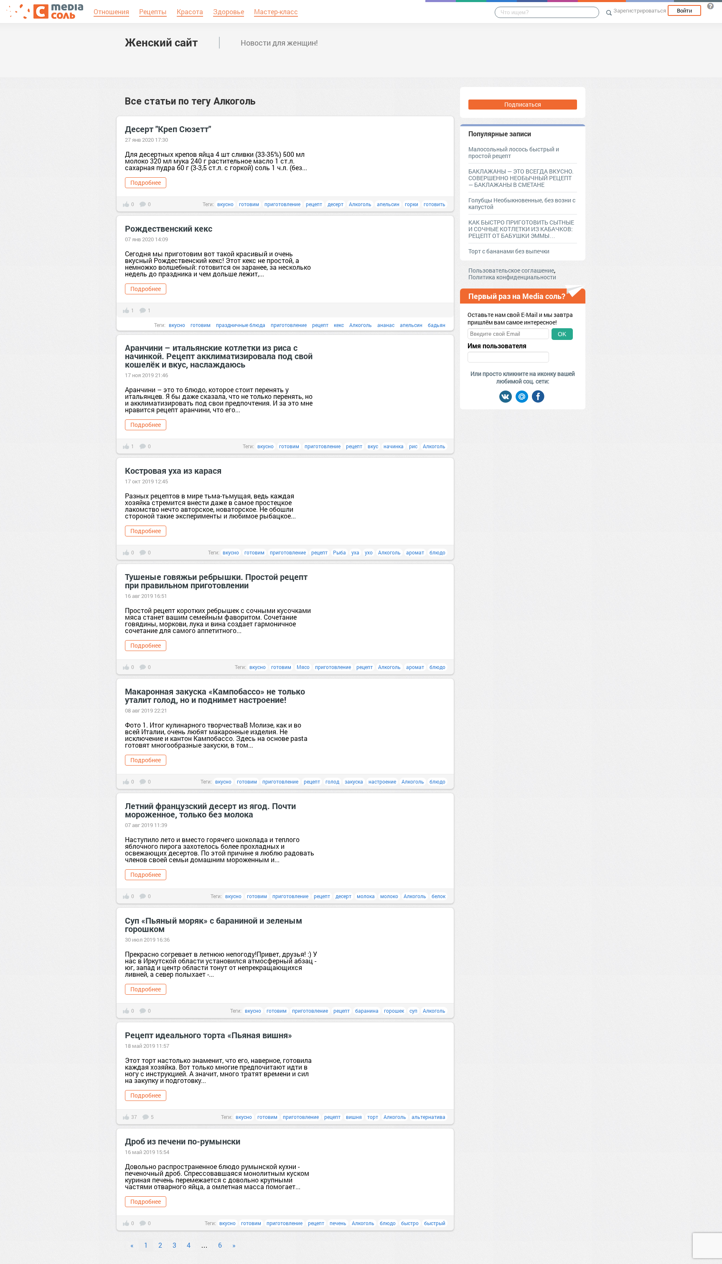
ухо (369, 552)
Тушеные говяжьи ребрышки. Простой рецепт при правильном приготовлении (216, 580)
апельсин (388, 204)
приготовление (282, 204)
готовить (434, 204)
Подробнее (145, 182)
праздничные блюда (240, 325)
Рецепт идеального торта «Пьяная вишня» (208, 1035)
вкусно (225, 204)
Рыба (339, 552)
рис (413, 446)
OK (562, 334)
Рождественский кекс (168, 228)
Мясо (303, 667)
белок (438, 896)
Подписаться (522, 104)
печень (338, 1223)
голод (332, 781)
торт (372, 1116)
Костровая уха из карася (173, 470)
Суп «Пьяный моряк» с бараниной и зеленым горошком (213, 924)
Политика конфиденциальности (512, 277)
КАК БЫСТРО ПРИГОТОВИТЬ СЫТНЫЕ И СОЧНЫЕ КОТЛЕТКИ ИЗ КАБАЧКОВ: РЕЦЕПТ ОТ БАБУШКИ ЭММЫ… (521, 229)
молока (366, 896)
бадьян (436, 325)
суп (413, 1010)
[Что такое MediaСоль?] (710, 6)
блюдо (437, 552)
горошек (394, 1010)
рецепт (314, 204)
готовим (249, 204)
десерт (335, 204)
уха (355, 552)
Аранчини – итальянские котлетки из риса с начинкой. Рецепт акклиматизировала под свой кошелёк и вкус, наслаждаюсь (219, 355)
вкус (373, 446)
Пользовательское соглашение (511, 270)
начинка (394, 446)
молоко (389, 896)
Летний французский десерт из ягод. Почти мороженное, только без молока (210, 810)
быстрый (434, 1223)
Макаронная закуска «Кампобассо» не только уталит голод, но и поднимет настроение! (215, 695)
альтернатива (428, 1116)
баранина (367, 1010)
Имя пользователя (497, 346)
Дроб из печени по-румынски (182, 1141)
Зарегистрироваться (639, 10)
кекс (339, 325)
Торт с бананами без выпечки (508, 251)
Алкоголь (360, 204)
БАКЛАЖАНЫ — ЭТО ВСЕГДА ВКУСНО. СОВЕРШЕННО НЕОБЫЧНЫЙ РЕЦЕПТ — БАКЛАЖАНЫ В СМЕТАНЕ (521, 178)
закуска (354, 781)
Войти (684, 10)
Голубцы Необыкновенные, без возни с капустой (521, 203)
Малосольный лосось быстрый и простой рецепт (513, 152)
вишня (354, 1116)
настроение (382, 781)
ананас (385, 325)
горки (411, 204)
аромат (415, 552)
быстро (410, 1223)
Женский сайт (161, 42)
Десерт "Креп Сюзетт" (168, 129)
